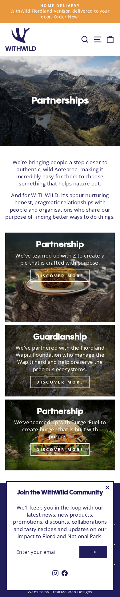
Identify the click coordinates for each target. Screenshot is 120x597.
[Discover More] (60, 277)
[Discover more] (60, 360)
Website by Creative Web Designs (60, 592)
